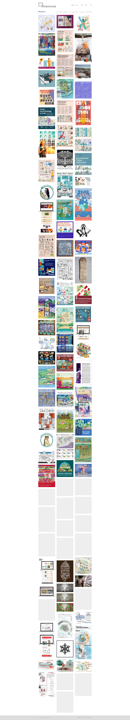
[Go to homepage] (47, 5)
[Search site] (91, 5)
